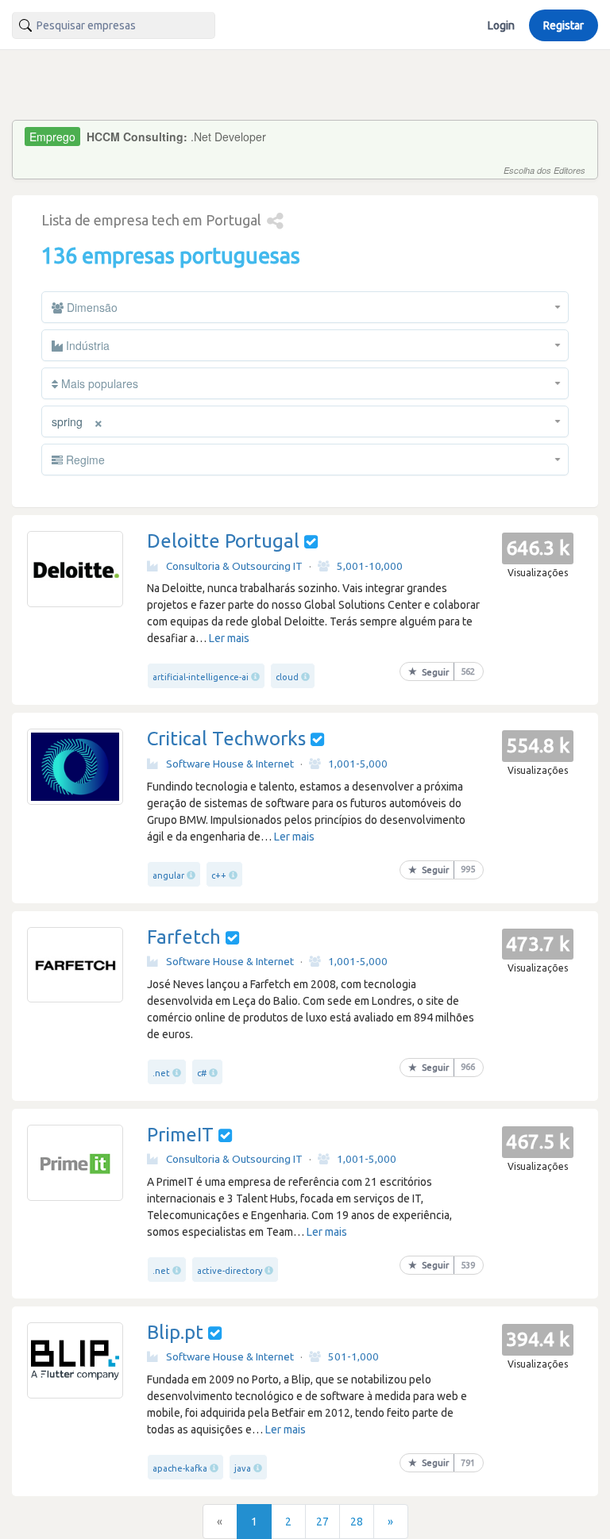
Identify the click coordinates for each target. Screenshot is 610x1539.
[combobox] (113, 25)
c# (202, 1073)
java (242, 1468)
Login (501, 25)
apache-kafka (179, 1468)
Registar (563, 25)
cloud (287, 677)
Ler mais (229, 638)
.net (161, 1073)
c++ (218, 875)
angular (168, 875)
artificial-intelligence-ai (200, 677)
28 (356, 1521)
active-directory (229, 1270)
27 (322, 1521)
